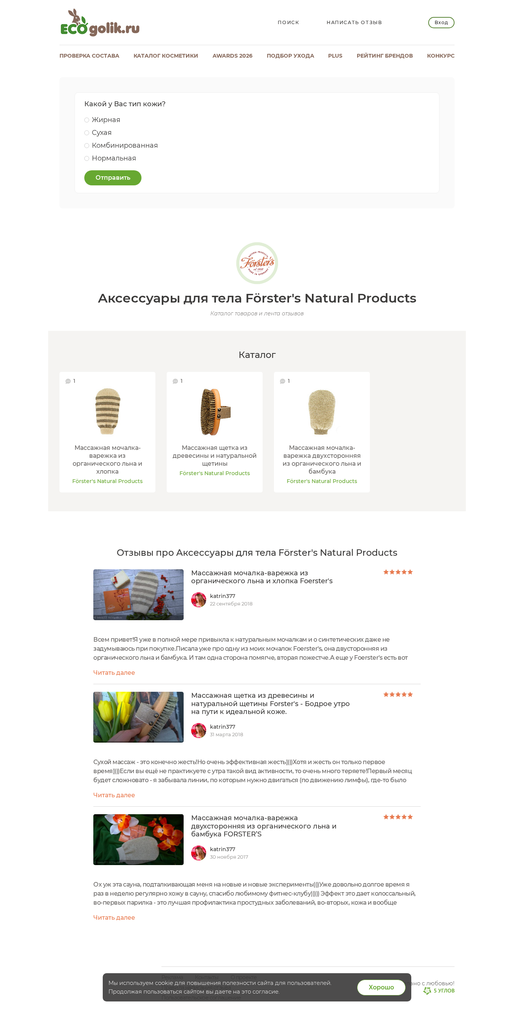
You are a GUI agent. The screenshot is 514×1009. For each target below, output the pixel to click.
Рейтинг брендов (385, 55)
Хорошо (381, 987)
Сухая (102, 132)
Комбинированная (125, 145)
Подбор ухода (290, 55)
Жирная (106, 120)
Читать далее (114, 672)
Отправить (113, 177)
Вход (441, 22)
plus (335, 55)
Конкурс (441, 55)
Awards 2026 (232, 55)
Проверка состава (89, 55)
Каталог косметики (166, 55)
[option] (107, 432)
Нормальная (114, 158)
